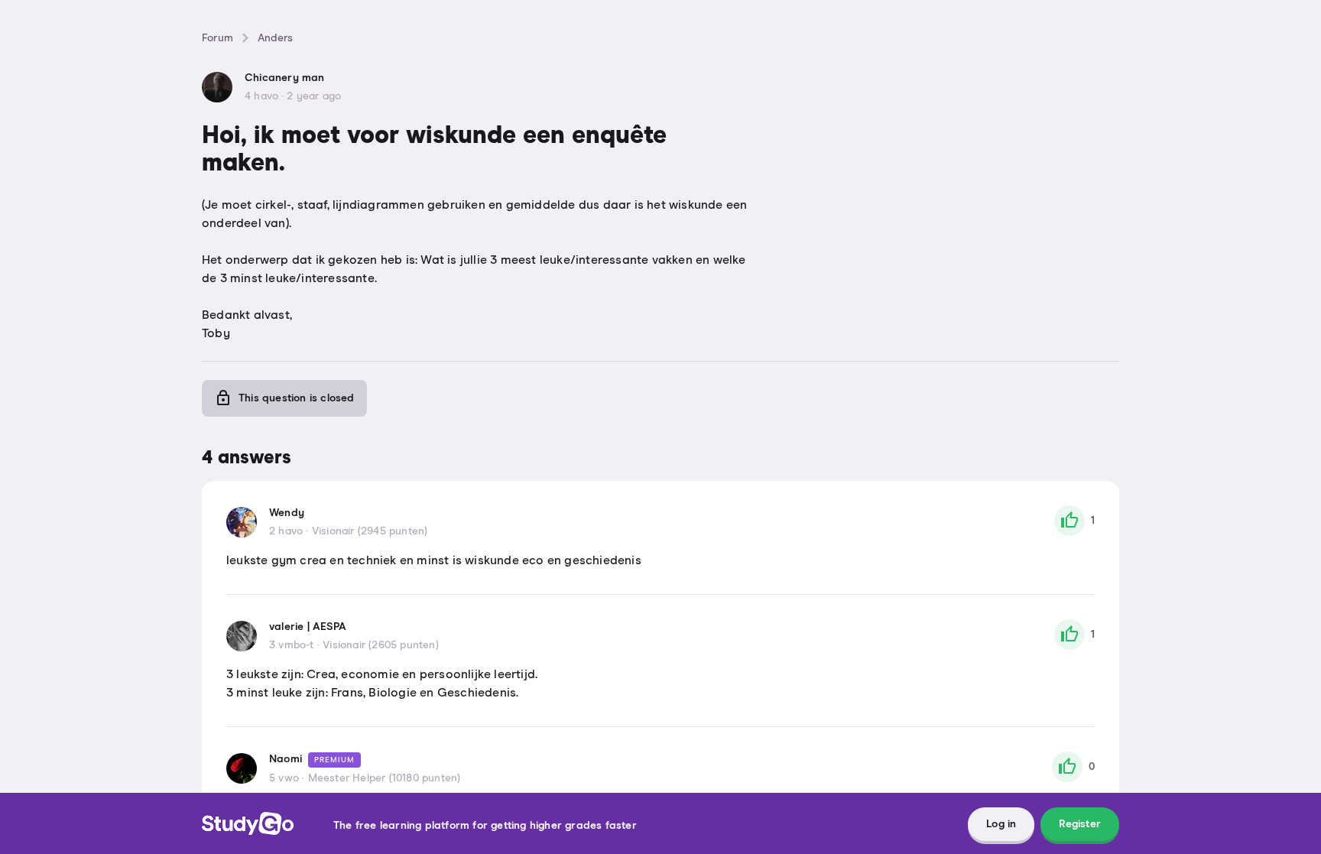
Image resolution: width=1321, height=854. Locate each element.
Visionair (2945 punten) (370, 531)
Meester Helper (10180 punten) (384, 778)
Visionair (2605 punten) (381, 645)
